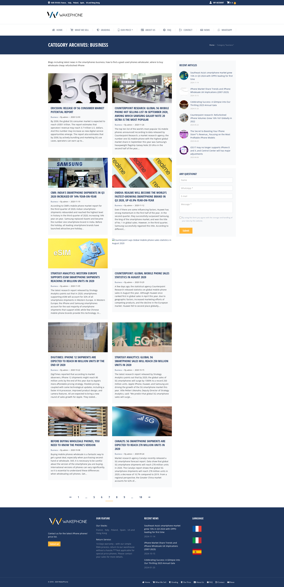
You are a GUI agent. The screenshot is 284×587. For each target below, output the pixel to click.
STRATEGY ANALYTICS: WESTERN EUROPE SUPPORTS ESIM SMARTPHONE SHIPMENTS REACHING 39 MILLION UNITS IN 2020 (75, 277)
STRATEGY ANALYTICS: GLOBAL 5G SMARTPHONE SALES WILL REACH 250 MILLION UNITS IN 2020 (141, 361)
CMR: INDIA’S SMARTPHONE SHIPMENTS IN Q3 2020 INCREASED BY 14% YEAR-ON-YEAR (77, 194)
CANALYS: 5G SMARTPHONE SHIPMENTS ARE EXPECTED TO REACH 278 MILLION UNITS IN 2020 (140, 445)
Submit (186, 230)
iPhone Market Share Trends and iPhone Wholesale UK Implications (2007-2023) (161, 546)
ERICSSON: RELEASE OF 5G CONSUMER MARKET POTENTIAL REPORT (77, 110)
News (232, 582)
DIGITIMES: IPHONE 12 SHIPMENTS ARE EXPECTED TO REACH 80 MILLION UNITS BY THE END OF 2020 (77, 361)
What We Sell (160, 582)
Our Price (187, 582)
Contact (221, 582)
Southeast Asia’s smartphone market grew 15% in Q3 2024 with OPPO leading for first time (162, 529)
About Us (200, 582)
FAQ (211, 582)
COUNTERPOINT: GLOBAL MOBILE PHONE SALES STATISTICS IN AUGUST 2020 (142, 275)
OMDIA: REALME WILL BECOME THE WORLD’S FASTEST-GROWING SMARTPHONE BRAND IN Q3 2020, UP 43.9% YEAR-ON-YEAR (141, 196)
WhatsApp (226, 30)
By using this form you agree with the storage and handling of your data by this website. (207, 219)
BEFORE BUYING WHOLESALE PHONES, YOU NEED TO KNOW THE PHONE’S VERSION (75, 443)
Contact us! (54, 544)
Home (211, 45)
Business (54, 117)
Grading (174, 582)
